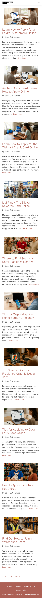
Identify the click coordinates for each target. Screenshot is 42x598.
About (18, 586)
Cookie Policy (21, 590)
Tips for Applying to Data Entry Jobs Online (18, 431)
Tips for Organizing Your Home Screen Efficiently (18, 316)
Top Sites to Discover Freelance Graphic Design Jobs (19, 374)
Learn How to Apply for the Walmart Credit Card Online (20, 145)
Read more (23, 58)
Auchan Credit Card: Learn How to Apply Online (19, 89)
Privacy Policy (29, 586)
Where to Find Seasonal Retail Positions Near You (18, 260)
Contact (10, 586)
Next (17, 576)
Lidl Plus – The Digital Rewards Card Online (16, 204)
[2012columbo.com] (7, 2)
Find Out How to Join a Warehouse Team (17, 540)
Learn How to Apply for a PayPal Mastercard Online (19, 31)
